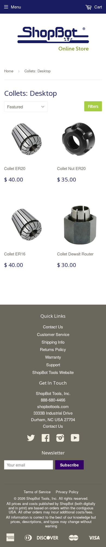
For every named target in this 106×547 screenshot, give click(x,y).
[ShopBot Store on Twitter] (31, 439)
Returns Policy (53, 349)
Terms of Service (37, 491)
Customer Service (53, 334)
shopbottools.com (53, 406)
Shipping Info (53, 342)
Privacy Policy (67, 491)
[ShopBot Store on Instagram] (60, 439)
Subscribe (69, 465)
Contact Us (53, 326)
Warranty (53, 357)
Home (8, 70)
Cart (97, 7)
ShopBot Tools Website (53, 372)
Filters (93, 106)
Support (53, 364)
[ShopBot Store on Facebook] (46, 439)
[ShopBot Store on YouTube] (75, 439)
